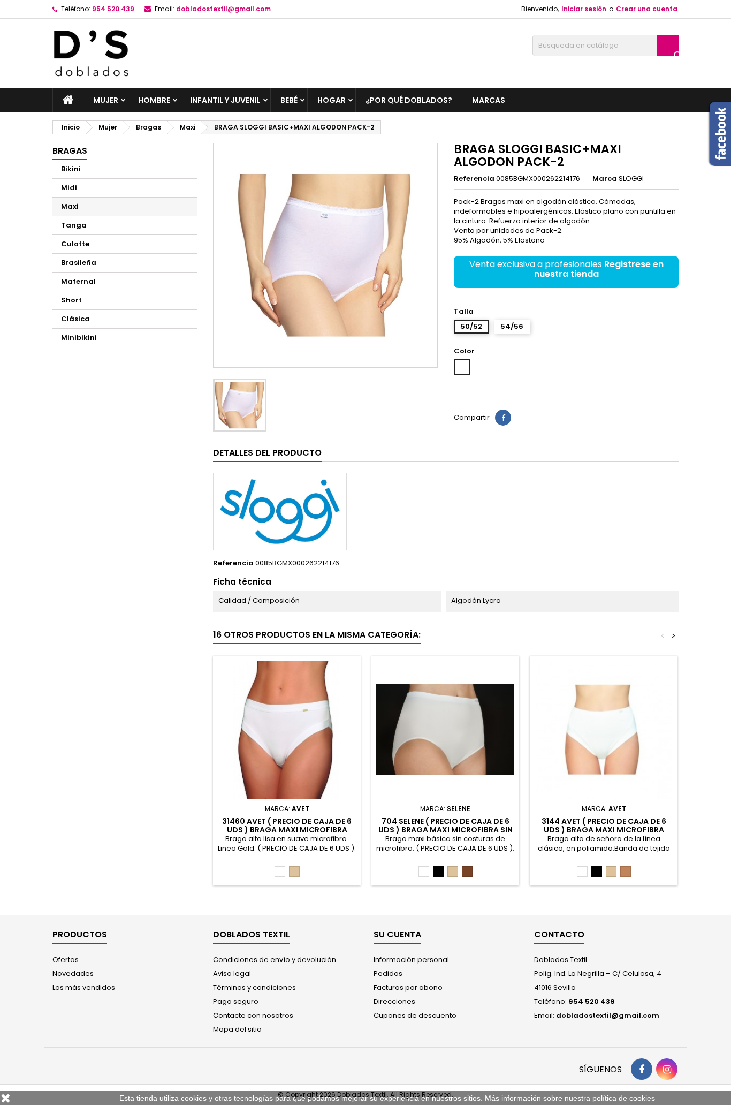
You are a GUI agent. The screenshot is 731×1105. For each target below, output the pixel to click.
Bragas (69, 151)
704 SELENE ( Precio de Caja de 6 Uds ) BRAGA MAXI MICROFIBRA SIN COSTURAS (445, 830)
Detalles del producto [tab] (267, 452)
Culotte (75, 244)
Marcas (488, 100)
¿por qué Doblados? (409, 100)
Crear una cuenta (646, 8)
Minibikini (79, 337)
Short (71, 300)
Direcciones (394, 1001)
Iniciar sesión (583, 8)
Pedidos (388, 973)
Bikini (71, 169)
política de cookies (623, 1098)
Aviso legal (232, 973)
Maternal (78, 281)
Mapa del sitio (237, 1029)
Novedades (73, 973)
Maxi (70, 206)
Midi (69, 188)
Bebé (289, 100)
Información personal (411, 960)
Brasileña (78, 263)
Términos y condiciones (254, 987)
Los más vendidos (83, 987)
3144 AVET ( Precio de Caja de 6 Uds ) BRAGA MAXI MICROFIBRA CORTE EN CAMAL (604, 830)
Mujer (105, 100)
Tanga (74, 225)
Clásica (75, 319)
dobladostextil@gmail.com (223, 8)
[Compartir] (503, 418)
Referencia (474, 179)
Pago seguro (235, 1001)
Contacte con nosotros (253, 1015)
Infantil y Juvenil (225, 100)
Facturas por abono (408, 987)
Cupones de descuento (415, 1015)
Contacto (559, 934)
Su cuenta (397, 934)
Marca (604, 179)
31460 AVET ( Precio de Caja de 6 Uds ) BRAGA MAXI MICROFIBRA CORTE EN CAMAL (287, 830)
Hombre (154, 100)
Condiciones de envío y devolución (274, 960)
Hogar (331, 100)
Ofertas (65, 960)
